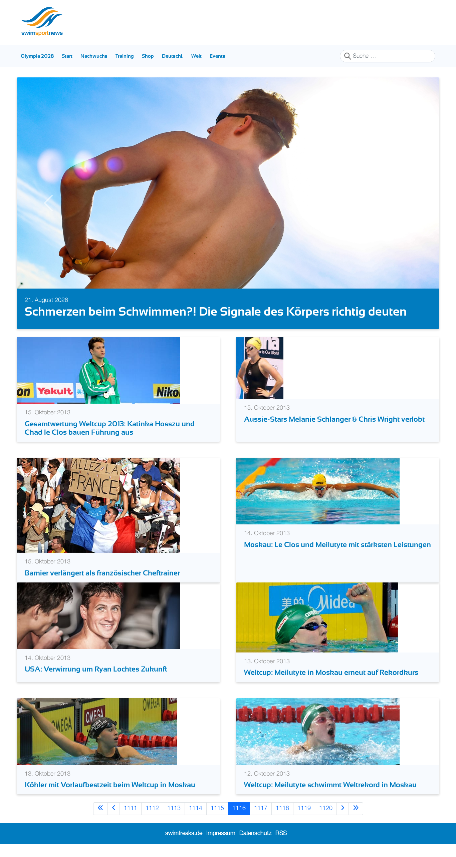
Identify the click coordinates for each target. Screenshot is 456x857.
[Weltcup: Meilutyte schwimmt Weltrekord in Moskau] (318, 731)
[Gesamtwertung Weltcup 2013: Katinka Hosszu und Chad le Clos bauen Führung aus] (98, 370)
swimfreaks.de (183, 833)
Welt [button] (196, 56)
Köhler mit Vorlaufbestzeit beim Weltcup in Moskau (110, 785)
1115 (217, 808)
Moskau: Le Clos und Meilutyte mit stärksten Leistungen (337, 544)
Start (67, 56)
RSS (281, 833)
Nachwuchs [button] (93, 56)
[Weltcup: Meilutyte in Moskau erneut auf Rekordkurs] (317, 617)
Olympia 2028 (37, 56)
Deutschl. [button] (172, 56)
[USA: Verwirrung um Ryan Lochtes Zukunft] (98, 615)
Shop (148, 56)
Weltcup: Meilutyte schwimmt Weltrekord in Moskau (330, 785)
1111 (130, 808)
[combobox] (387, 56)
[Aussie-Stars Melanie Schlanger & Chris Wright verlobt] (259, 368)
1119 (304, 808)
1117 (260, 808)
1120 (325, 808)
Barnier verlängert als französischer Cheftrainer (102, 573)
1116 (239, 808)
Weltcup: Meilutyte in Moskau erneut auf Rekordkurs (331, 672)
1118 (282, 808)
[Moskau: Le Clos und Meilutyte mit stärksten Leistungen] (318, 491)
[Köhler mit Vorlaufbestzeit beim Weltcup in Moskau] (97, 731)
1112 (152, 808)
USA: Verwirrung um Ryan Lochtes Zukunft (96, 669)
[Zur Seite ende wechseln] (356, 808)
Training (125, 56)
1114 (195, 808)
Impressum (220, 833)
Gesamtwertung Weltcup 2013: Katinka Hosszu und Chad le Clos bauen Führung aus (110, 428)
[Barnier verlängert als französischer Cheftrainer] (98, 505)
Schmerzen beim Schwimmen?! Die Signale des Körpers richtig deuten (216, 311)
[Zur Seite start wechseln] (100, 808)
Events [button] (217, 56)
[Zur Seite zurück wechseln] (113, 808)
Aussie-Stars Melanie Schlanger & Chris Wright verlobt (334, 419)
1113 (174, 808)
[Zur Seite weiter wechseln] (342, 808)
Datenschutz (255, 833)
